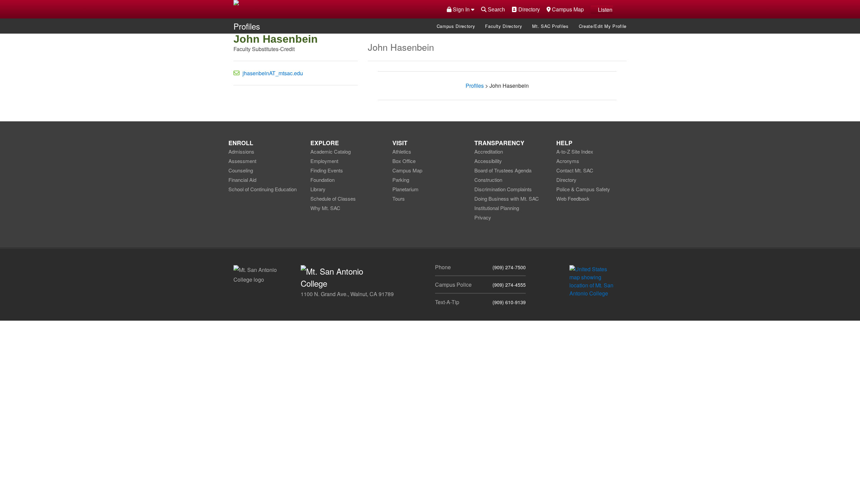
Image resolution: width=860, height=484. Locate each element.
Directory (528, 9)
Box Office (404, 160)
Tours (398, 198)
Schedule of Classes (333, 198)
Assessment (242, 160)
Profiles (246, 26)
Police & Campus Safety (583, 189)
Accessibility (488, 160)
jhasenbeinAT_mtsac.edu (273, 73)
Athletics (401, 151)
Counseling (240, 170)
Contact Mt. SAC (574, 170)
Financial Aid (242, 179)
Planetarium (405, 189)
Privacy (482, 217)
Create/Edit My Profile (603, 26)
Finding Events (326, 170)
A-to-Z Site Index (574, 151)
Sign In (461, 9)
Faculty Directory (503, 26)
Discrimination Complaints (503, 189)
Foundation (322, 179)
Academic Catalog (330, 151)
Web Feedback (573, 198)
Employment (324, 160)
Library (318, 189)
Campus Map (567, 9)
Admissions (241, 151)
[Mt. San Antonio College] (593, 280)
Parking (400, 179)
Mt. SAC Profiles (550, 26)
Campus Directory (456, 26)
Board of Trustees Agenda (502, 170)
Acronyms (567, 160)
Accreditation (488, 151)
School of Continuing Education (262, 189)
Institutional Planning (496, 207)
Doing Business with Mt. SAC (506, 198)
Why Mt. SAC (325, 207)
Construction (488, 179)
